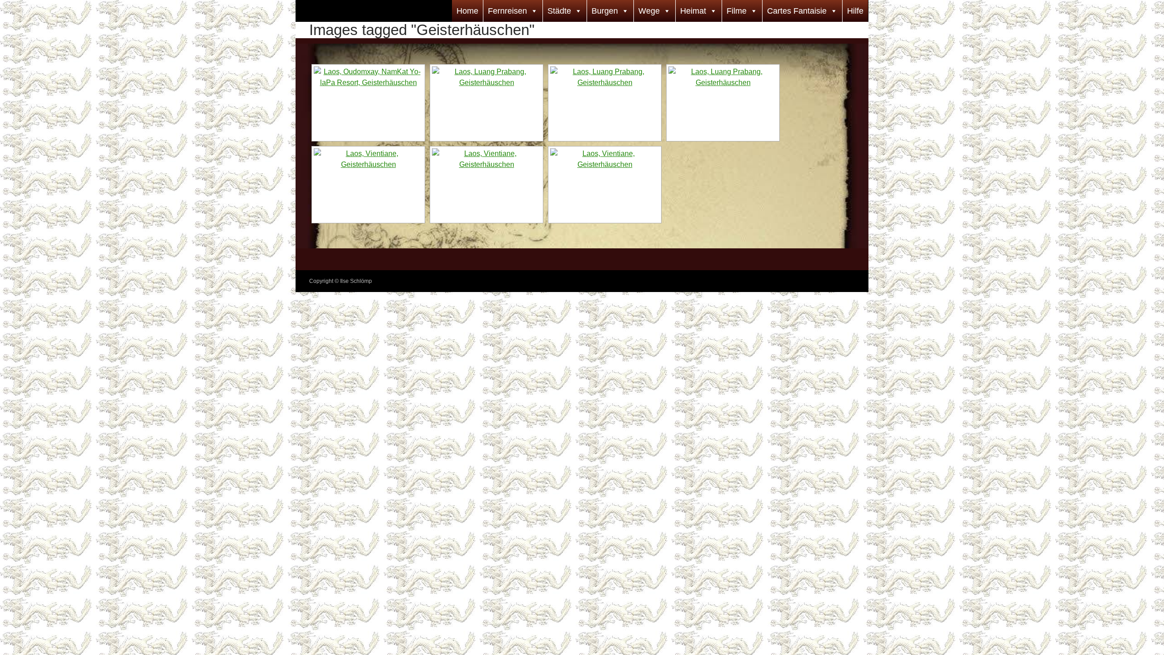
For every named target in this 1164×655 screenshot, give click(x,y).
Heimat (693, 10)
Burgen (605, 10)
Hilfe (855, 10)
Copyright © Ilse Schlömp (340, 281)
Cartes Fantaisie (797, 10)
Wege (649, 10)
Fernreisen (507, 10)
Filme (737, 10)
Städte (559, 10)
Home (467, 10)
